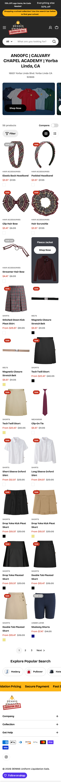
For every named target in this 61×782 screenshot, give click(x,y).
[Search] (54, 41)
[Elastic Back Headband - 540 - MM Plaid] (4, 184)
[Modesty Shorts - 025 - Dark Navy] (33, 636)
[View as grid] (46, 133)
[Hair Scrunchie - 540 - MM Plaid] (33, 232)
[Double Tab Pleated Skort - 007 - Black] (33, 588)
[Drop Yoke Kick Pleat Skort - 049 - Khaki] (33, 536)
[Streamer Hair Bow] (16, 250)
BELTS (34, 316)
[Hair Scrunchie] (44, 202)
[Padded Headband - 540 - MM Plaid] (33, 184)
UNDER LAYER (37, 623)
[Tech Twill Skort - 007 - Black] (33, 380)
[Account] (50, 27)
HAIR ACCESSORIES (11, 171)
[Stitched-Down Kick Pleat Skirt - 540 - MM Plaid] (4, 332)
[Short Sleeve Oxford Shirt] (16, 450)
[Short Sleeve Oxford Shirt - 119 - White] (4, 484)
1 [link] (19, 650)
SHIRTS (6, 467)
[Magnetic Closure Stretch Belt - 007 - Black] (33, 332)
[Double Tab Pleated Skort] (44, 554)
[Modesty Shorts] (44, 605)
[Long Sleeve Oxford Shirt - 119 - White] (33, 484)
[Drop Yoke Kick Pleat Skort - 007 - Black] (4, 536)
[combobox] (30, 41)
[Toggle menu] (4, 27)
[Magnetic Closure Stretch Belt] (44, 298)
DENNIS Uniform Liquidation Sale (30, 768)
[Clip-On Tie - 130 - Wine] (33, 432)
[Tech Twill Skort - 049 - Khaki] (4, 432)
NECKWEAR (36, 419)
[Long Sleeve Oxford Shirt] (44, 450)
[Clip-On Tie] (44, 402)
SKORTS (35, 367)
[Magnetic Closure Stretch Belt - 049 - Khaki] (4, 384)
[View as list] (54, 133)
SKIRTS (6, 316)
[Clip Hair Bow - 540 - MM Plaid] (4, 232)
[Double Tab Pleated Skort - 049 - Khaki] (4, 639)
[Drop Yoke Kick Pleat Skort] (16, 502)
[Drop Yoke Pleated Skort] (16, 554)
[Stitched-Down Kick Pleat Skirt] (16, 298)
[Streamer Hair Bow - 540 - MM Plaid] (4, 280)
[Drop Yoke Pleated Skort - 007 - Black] (4, 588)
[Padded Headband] (44, 154)
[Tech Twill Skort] (44, 350)
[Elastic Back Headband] (16, 154)
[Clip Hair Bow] (16, 202)
